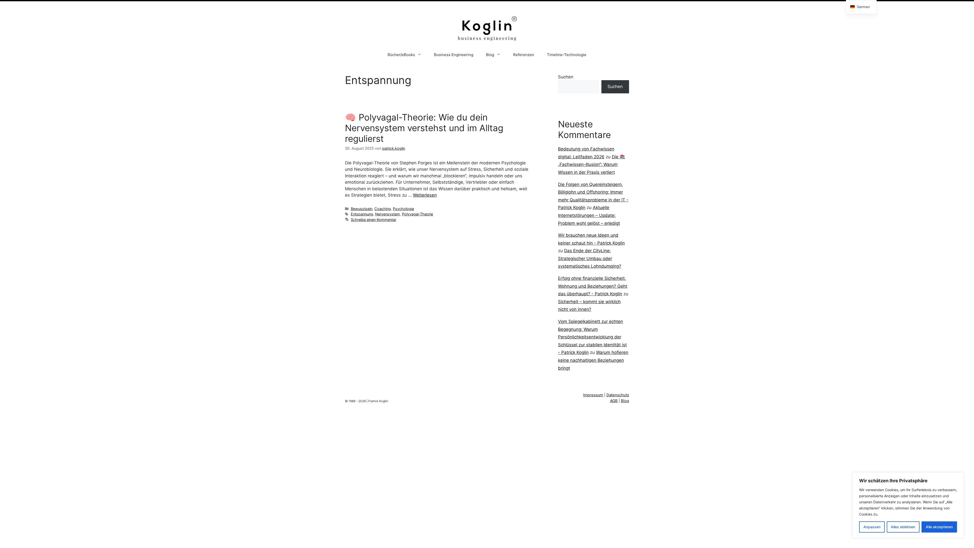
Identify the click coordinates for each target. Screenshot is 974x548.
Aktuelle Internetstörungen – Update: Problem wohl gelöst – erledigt (589, 215)
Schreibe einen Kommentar (373, 219)
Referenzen (523, 54)
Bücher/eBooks (401, 54)
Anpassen (871, 527)
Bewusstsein (361, 209)
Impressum (593, 394)
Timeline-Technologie (566, 54)
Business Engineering (453, 54)
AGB (614, 400)
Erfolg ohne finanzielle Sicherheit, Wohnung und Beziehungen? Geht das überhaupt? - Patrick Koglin (592, 286)
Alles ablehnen (903, 527)
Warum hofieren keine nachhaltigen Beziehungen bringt (593, 360)
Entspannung (362, 214)
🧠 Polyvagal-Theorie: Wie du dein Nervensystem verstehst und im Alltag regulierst (424, 128)
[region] (908, 505)
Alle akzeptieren (939, 527)
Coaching (382, 209)
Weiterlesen (425, 195)
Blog (490, 54)
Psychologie (403, 209)
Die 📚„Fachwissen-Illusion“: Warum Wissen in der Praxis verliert (591, 164)
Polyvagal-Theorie (417, 214)
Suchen (565, 76)
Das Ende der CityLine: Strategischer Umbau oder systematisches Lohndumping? (589, 258)
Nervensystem (387, 214)
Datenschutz (617, 394)
